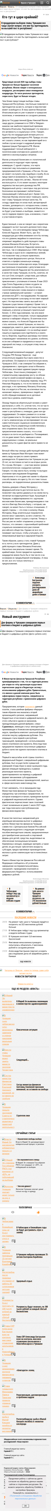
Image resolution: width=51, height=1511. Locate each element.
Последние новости (25, 917)
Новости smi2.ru (25, 984)
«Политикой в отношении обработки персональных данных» (25, 1497)
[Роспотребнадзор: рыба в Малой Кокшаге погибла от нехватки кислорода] (8, 1421)
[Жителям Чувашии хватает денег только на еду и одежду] (8, 1193)
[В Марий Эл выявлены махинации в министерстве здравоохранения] (8, 1002)
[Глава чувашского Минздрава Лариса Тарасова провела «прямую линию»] (8, 1396)
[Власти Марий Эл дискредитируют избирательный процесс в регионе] (8, 1146)
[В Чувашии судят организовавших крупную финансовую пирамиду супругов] (8, 1370)
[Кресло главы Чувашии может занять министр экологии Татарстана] (8, 1059)
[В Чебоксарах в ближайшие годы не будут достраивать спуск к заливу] (8, 1230)
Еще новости (25, 961)
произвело (30, 706)
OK (25, 1506)
